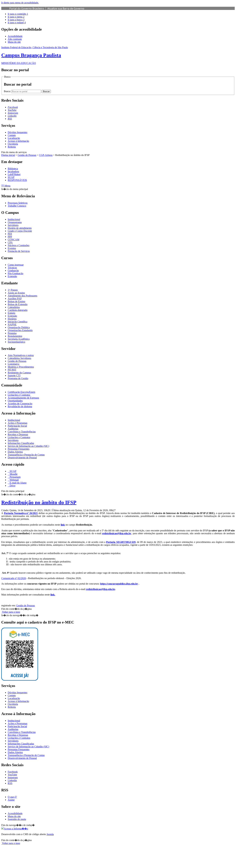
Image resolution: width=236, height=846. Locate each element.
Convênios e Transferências (22, 431)
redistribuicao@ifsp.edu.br (116, 533)
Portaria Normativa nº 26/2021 (21, 513)
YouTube (12, 774)
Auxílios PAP (15, 298)
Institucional (14, 219)
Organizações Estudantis (20, 330)
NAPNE (12, 324)
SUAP (11, 177)
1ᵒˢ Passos (13, 290)
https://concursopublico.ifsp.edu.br (119, 583)
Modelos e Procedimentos (21, 366)
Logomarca (13, 364)
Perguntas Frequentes (18, 449)
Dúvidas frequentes (17, 132)
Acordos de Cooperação (20, 403)
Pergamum (15, 477)
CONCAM (13, 239)
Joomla (50, 834)
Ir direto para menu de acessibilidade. (20, 2)
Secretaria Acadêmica (19, 339)
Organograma (15, 222)
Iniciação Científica (17, 321)
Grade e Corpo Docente (20, 231)
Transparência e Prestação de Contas (26, 454)
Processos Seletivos (17, 202)
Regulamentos (15, 336)
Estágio (11, 313)
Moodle (13, 474)
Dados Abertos (15, 451)
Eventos (12, 248)
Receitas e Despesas (18, 434)
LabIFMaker (14, 174)
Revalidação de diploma (20, 406)
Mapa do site (14, 42)
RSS (10, 783)
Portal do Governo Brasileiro (26, 8)
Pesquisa (12, 333)
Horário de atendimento (20, 228)
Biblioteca (13, 168)
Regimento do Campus (19, 372)
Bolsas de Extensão (17, 304)
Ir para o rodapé (17, 22)
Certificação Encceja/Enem (21, 392)
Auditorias (13, 428)
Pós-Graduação (15, 273)
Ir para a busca (16, 19)
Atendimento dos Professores (22, 295)
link (63, 524)
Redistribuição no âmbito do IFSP (38, 502)
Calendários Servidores (19, 358)
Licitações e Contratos (19, 395)
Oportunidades (15, 400)
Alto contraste (15, 39)
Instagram (13, 777)
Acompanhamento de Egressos (23, 397)
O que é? (12, 797)
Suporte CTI (14, 375)
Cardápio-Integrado (17, 310)
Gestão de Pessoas (27, 155)
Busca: (7, 91)
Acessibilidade (15, 36)
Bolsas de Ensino (16, 301)
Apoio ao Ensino (16, 292)
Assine (11, 799)
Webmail (14, 479)
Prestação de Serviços (19, 251)
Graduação (13, 270)
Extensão (12, 276)
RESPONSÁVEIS (17, 180)
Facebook (13, 771)
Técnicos (12, 267)
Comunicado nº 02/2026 (13, 578)
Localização (14, 138)
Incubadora (13, 171)
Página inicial (8, 155)
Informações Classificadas (21, 443)
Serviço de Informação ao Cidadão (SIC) (28, 446)
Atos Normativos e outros (21, 355)
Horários (12, 318)
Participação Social (17, 425)
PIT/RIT (12, 369)
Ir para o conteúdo (18, 14)
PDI (10, 233)
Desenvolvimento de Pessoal (22, 457)
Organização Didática (19, 327)
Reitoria (12, 146)
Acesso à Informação (18, 141)
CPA (10, 242)
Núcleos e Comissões (18, 245)
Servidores (13, 225)
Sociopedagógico (16, 341)
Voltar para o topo (10, 612)
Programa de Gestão (18, 378)
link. (52, 594)
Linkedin (12, 780)
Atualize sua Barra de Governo (65, 8)
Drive (12, 485)
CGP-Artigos (45, 155)
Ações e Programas (17, 423)
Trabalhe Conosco (17, 205)
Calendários (14, 307)
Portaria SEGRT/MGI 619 (120, 542)
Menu (7, 185)
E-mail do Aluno (17, 482)
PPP (10, 236)
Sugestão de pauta (17, 819)
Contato (12, 135)
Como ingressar (16, 264)
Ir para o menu (16, 16)
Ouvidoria (13, 143)
